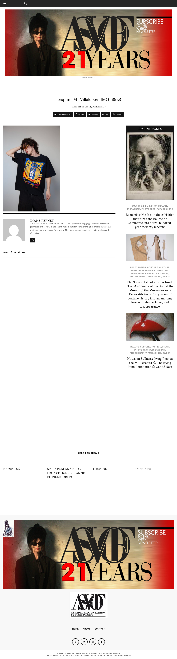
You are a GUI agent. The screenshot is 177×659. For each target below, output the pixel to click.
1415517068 (143, 468)
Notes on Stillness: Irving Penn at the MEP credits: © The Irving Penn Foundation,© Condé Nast (150, 362)
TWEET (94, 114)
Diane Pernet (98, 106)
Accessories (138, 267)
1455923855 (11, 468)
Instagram (133, 209)
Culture (137, 206)
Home (75, 629)
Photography (149, 209)
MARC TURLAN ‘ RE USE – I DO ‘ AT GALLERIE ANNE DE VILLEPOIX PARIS (66, 472)
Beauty (134, 347)
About (86, 629)
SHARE (81, 114)
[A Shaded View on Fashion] (88, 42)
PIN (106, 114)
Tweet (166, 276)
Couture (152, 267)
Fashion (136, 270)
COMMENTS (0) (64, 114)
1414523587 (99, 468)
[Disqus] (59, 306)
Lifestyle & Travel (156, 273)
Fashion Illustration (155, 270)
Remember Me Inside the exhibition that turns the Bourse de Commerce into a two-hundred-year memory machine (150, 220)
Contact (100, 629)
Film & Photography (155, 206)
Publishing (166, 209)
